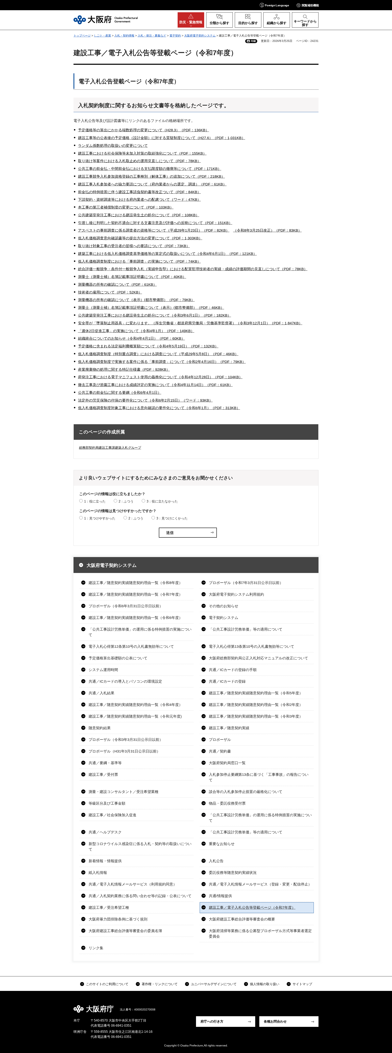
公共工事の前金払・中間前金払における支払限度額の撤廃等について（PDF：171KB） (149, 169)
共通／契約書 (220, 751)
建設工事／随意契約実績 (229, 728)
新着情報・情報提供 (105, 861)
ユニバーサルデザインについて (214, 984)
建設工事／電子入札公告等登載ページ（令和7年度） (252, 908)
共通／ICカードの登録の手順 (233, 670)
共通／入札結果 (101, 693)
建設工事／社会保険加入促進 (112, 815)
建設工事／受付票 (103, 775)
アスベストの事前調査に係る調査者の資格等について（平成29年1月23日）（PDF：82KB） (153, 230)
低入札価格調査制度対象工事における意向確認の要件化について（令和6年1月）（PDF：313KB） (159, 408)
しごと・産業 (102, 35)
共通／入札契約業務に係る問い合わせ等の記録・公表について (140, 896)
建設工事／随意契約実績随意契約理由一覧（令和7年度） (136, 594)
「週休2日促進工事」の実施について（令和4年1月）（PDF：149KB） (136, 331)
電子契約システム (223, 618)
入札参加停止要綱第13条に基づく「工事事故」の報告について (258, 777)
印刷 (253, 41)
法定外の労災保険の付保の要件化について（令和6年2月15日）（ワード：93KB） (145, 400)
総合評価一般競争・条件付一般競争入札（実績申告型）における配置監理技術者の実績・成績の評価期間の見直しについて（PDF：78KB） (192, 269)
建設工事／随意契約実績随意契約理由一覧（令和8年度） (136, 583)
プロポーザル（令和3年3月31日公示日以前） (126, 740)
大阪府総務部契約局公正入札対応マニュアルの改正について (258, 658)
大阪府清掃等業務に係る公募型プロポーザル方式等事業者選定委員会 (260, 933)
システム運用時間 (103, 670)
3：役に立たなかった (162, 501)
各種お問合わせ (275, 1021)
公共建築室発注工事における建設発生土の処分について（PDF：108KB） (138, 215)
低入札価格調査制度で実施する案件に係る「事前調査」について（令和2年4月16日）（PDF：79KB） (162, 362)
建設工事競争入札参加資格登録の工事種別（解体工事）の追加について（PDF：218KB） (151, 176)
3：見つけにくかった (172, 518)
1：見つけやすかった (99, 518)
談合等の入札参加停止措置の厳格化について (245, 792)
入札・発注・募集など (152, 35)
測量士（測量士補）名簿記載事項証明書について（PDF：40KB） (132, 277)
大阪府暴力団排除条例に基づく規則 (118, 919)
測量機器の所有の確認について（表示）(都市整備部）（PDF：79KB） (136, 300)
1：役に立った (95, 501)
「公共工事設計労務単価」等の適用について (245, 629)
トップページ (82, 35)
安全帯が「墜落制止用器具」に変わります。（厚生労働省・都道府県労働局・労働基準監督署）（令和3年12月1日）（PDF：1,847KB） (190, 323)
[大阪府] (106, 19)
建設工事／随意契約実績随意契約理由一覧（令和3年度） (256, 716)
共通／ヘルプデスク (105, 832)
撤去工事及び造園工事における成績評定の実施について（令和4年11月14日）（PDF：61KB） (155, 385)
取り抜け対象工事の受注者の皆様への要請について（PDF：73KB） (134, 246)
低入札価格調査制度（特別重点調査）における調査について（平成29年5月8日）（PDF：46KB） (158, 354)
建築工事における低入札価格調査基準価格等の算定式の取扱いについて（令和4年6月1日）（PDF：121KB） (167, 254)
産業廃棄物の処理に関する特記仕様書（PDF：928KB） (124, 369)
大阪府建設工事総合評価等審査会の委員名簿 (125, 931)
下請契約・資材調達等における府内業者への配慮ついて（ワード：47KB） (139, 200)
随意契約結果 (100, 728)
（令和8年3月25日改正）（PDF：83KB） (267, 230)
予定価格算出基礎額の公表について (118, 658)
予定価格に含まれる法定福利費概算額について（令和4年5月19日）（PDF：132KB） (148, 346)
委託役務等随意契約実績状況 (233, 873)
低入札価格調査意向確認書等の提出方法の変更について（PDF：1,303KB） (140, 238)
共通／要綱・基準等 (105, 763)
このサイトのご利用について (107, 984)
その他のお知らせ (223, 606)
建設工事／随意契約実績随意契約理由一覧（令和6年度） (136, 618)
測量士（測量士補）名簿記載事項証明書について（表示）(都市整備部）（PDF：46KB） (151, 308)
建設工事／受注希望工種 (109, 908)
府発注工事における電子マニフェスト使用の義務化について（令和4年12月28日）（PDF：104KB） (160, 377)
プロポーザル (220, 740)
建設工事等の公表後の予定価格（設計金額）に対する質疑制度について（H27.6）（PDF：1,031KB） (161, 138)
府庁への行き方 (211, 1021)
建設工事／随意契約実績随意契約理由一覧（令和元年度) (135, 716)
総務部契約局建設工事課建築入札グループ (110, 447)
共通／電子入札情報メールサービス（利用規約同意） (133, 884)
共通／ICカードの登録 (227, 681)
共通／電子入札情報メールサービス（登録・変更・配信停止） (260, 884)
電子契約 (175, 35)
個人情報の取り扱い (264, 984)
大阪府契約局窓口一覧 (227, 763)
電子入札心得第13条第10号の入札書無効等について (251, 646)
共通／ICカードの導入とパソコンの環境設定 (125, 681)
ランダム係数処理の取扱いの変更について (113, 146)
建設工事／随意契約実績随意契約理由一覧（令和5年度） (256, 693)
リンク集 (96, 948)
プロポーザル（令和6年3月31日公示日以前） (126, 606)
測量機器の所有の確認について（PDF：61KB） (117, 285)
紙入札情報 (98, 873)
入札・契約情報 (124, 35)
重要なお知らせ (222, 844)
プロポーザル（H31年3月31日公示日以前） (124, 751)
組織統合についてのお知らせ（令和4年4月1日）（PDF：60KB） (131, 338)
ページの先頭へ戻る (320, 1006)
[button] (274, 5)
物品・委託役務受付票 (227, 803)
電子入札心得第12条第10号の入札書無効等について (131, 646)
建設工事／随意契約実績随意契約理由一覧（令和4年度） (136, 705)
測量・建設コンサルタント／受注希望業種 (123, 792)
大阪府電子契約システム (200, 35)
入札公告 (216, 861)
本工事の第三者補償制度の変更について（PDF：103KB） (126, 207)
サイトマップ (302, 984)
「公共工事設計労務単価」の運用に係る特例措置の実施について (140, 632)
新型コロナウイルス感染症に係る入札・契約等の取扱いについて (140, 846)
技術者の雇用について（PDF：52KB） (110, 292)
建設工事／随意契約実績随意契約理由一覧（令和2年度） (256, 705)
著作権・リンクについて (160, 984)
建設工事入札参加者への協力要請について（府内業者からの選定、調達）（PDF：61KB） (152, 184)
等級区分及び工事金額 (107, 803)
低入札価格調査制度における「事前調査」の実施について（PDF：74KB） (139, 261)
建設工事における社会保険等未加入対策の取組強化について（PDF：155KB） (142, 153)
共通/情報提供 (220, 896)
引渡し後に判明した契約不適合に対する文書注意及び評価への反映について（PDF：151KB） (155, 223)
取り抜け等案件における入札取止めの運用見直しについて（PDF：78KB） (139, 161)
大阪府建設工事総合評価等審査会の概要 (242, 919)
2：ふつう (126, 501)
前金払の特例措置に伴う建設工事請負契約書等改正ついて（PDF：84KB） (139, 192)
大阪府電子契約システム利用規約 (236, 594)
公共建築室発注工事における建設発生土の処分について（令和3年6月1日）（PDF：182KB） (154, 315)
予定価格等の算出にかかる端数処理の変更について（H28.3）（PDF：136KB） (143, 130)
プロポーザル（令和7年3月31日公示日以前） (246, 583)
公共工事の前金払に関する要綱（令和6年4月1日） (119, 393)
